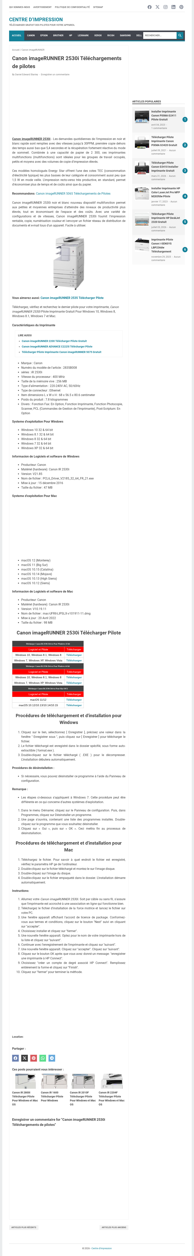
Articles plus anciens (114, 1227)
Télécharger (74, 654)
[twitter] (24, 1058)
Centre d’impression (36, 19)
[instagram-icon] (165, 7)
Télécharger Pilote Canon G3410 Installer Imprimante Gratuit (164, 166)
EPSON (44, 35)
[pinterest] (33, 1058)
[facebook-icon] (150, 7)
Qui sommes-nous (19, 7)
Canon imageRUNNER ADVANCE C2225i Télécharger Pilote (57, 346)
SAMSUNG (125, 35)
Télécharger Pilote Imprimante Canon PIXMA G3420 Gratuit (164, 141)
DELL (139, 35)
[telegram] (51, 1058)
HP (70, 35)
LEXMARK (83, 35)
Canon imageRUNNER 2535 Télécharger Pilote (72, 298)
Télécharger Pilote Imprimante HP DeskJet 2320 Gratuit (165, 217)
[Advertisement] (69, 107)
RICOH (110, 35)
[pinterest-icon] (181, 7)
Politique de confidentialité (72, 7)
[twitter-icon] (157, 7)
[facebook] (15, 1058)
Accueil (16, 35)
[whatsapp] (42, 1058)
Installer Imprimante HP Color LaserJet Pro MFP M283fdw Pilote (165, 192)
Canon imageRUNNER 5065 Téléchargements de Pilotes (73, 193)
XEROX (98, 35)
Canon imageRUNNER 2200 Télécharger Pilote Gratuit (54, 341)
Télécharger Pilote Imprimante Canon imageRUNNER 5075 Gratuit (61, 352)
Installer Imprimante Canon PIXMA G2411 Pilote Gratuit (163, 115)
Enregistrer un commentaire (55, 74)
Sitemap (98, 7)
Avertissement (42, 7)
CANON (31, 35)
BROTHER (58, 35)
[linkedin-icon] (173, 7)
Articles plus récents (23, 1227)
